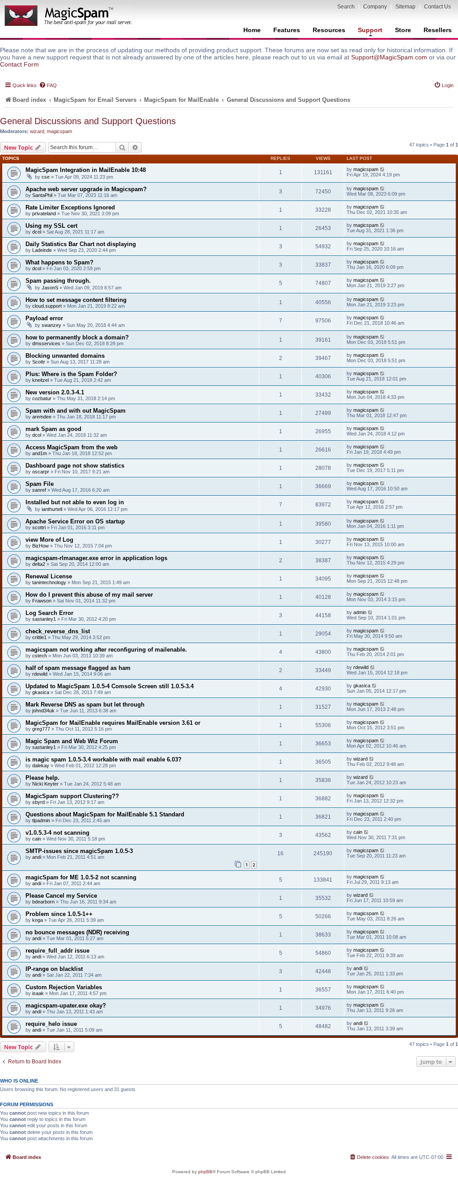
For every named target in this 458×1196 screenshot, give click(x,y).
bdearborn (43, 901)
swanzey (51, 325)
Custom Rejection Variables (63, 987)
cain (36, 838)
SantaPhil (42, 195)
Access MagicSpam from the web (71, 447)
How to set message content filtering (76, 300)
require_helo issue (51, 1023)
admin (359, 612)
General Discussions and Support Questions (88, 121)
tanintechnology (49, 582)
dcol (36, 231)
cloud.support (47, 306)
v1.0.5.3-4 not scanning (57, 832)
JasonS (50, 287)
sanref (39, 490)
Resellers (438, 29)
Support (370, 29)
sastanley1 (44, 619)
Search (346, 7)
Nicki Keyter (45, 783)
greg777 (41, 729)
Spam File (39, 484)
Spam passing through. (58, 280)
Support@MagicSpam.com (389, 57)
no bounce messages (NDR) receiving (77, 932)
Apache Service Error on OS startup (75, 521)
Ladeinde (42, 250)
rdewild (39, 674)
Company (375, 7)
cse (46, 177)
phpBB (205, 1171)
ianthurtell (52, 509)
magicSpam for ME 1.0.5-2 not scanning (80, 877)
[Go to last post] (383, 169)
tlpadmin (41, 820)
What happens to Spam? (59, 262)
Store (403, 29)
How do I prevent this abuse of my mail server (89, 594)
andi (36, 857)
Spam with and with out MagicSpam (75, 410)
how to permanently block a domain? (77, 337)
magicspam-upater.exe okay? (65, 1005)
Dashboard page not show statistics (74, 465)
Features (286, 29)
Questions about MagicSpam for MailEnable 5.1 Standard (104, 814)
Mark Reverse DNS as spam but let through (84, 704)
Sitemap (405, 7)
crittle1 (39, 637)
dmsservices (46, 343)
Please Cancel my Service (61, 895)
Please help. (42, 777)
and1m (39, 453)
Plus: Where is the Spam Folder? (71, 374)
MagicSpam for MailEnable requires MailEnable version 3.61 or (112, 722)
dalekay (40, 765)
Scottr (38, 361)
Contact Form (19, 64)
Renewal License (48, 576)
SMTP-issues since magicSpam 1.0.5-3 (79, 851)
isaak (38, 993)
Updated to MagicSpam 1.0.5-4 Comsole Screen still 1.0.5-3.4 (109, 686)
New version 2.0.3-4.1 (54, 392)
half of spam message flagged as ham (78, 668)
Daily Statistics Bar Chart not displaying (80, 244)
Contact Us (437, 7)
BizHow (40, 545)
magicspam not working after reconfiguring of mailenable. (106, 649)
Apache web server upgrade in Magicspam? (86, 189)
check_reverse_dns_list (57, 631)
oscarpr (40, 471)
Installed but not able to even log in (74, 502)
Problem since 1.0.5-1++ (59, 914)
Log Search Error (49, 613)
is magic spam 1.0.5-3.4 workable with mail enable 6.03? (103, 759)
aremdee (41, 416)
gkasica (40, 692)
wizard (37, 131)
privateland (44, 213)
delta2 (38, 564)
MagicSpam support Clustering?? (72, 796)
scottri (39, 527)
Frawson (41, 600)
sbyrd (38, 802)
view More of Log (49, 539)
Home (252, 29)
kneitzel (40, 380)
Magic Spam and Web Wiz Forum (71, 741)
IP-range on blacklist (54, 969)
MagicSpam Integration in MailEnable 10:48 (85, 170)
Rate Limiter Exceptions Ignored (70, 207)
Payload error (44, 318)
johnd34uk (43, 710)
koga (37, 920)
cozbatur (41, 398)
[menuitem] (48, 85)
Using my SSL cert (51, 225)
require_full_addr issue (57, 950)
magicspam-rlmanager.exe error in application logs (96, 558)
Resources (329, 29)
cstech (39, 655)
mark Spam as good (53, 429)
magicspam (59, 131)
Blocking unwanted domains (65, 355)
